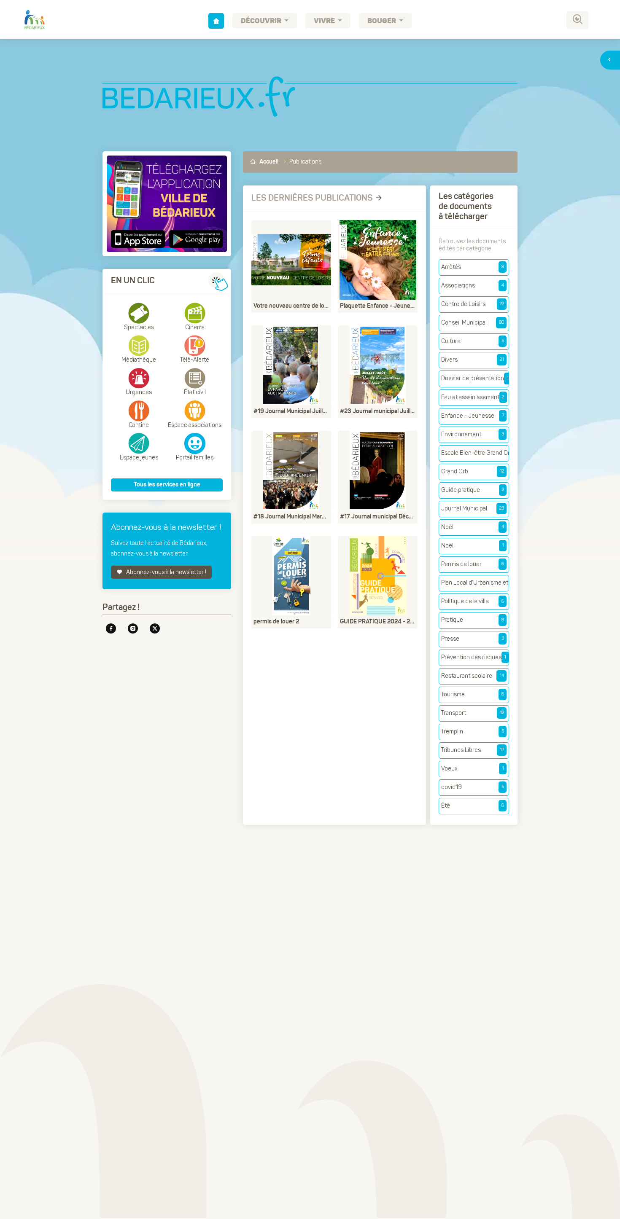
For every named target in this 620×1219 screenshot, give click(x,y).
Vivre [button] (325, 21)
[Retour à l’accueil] (216, 21)
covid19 (472, 787)
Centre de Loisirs (472, 304)
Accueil (268, 162)
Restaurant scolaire (472, 675)
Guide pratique (472, 490)
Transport (472, 713)
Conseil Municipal (472, 322)
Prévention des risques (473, 657)
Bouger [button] (382, 21)
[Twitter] (155, 628)
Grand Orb (472, 471)
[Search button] (577, 20)
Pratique (472, 619)
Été (472, 805)
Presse (472, 638)
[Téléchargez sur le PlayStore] (195, 239)
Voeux (472, 768)
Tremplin (472, 731)
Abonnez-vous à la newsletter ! (165, 572)
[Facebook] (111, 628)
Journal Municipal (472, 508)
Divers (472, 359)
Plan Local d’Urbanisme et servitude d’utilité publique (475, 582)
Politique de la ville (472, 601)
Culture (472, 341)
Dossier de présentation (475, 378)
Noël (472, 527)
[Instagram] (133, 628)
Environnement (472, 434)
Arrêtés (472, 267)
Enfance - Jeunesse (472, 415)
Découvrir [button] (262, 21)
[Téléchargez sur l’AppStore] (139, 239)
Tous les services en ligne (167, 485)
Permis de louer (472, 564)
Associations (472, 285)
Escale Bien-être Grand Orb (475, 452)
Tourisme (472, 694)
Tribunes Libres (472, 750)
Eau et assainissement (472, 397)
